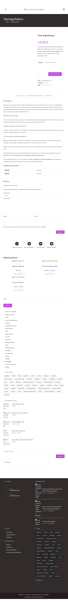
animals (7, 376)
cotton (39, 376)
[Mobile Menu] (64, 9)
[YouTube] (37, 2)
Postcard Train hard (18, 282)
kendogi (38, 382)
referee (34, 385)
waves (59, 391)
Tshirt (40, 391)
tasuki (6, 391)
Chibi (32, 376)
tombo (13, 391)
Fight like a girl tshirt (18, 266)
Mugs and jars (9, 334)
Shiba (61, 385)
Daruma (46, 376)
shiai (56, 385)
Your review (7, 198)
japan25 (18, 382)
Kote (6, 331)
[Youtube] (38, 467)
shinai (6, 388)
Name (5, 216)
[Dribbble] (33, 2)
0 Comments (51, 493)
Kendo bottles (9, 328)
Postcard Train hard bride (49, 266)
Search (5, 299)
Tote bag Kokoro (14, 22)
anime (14, 376)
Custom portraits (10, 534)
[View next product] (63, 32)
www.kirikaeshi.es (14, 495)
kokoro (43, 85)
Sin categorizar (9, 353)
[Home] (3, 22)
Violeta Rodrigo (49, 391)
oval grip (19, 385)
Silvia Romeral (48, 85)
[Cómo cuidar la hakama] (38, 522)
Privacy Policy (45, 594)
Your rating (7, 193)
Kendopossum (48, 382)
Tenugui (7, 358)
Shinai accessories (10, 348)
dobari (53, 376)
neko (12, 385)
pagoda (27, 385)
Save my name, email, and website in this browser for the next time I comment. (24, 227)
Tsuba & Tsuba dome (10, 364)
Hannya (60, 379)
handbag (52, 379)
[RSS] (41, 2)
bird (19, 376)
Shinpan (13, 388)
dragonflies (8, 379)
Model (41, 62)
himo (11, 382)
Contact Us (9, 547)
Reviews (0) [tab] (48, 95)
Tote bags (46, 82)
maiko (6, 385)
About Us (21, 594)
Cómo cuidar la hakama (48, 521)
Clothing (18, 264)
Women (7, 394)
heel (6, 382)
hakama (37, 379)
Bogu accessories (9, 315)
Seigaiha (49, 385)
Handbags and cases (10, 326)
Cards (49, 264)
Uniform (7, 367)
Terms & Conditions (11, 550)
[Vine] (39, 2)
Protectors (8, 339)
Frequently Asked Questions (13, 552)
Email (37, 216)
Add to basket (55, 74)
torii (19, 391)
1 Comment (51, 523)
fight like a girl (19, 379)
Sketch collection (44, 388)
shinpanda (21, 388)
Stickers (7, 356)
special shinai (57, 388)
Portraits (7, 337)
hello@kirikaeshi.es (15, 490)
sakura (42, 385)
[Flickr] (27, 467)
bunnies (26, 376)
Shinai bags (9, 532)
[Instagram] (35, 2)
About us (8, 544)
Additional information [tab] (35, 95)
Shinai (6, 345)
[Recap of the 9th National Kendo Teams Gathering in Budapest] (38, 508)
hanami (44, 379)
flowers (29, 379)
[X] (27, 2)
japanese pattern (28, 382)
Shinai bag (8, 350)
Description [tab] (21, 95)
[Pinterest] (31, 2)
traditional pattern (29, 391)
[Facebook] (29, 2)
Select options (18, 273)
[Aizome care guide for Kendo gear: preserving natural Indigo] (38, 491)
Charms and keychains (11, 320)
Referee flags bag (9, 342)
